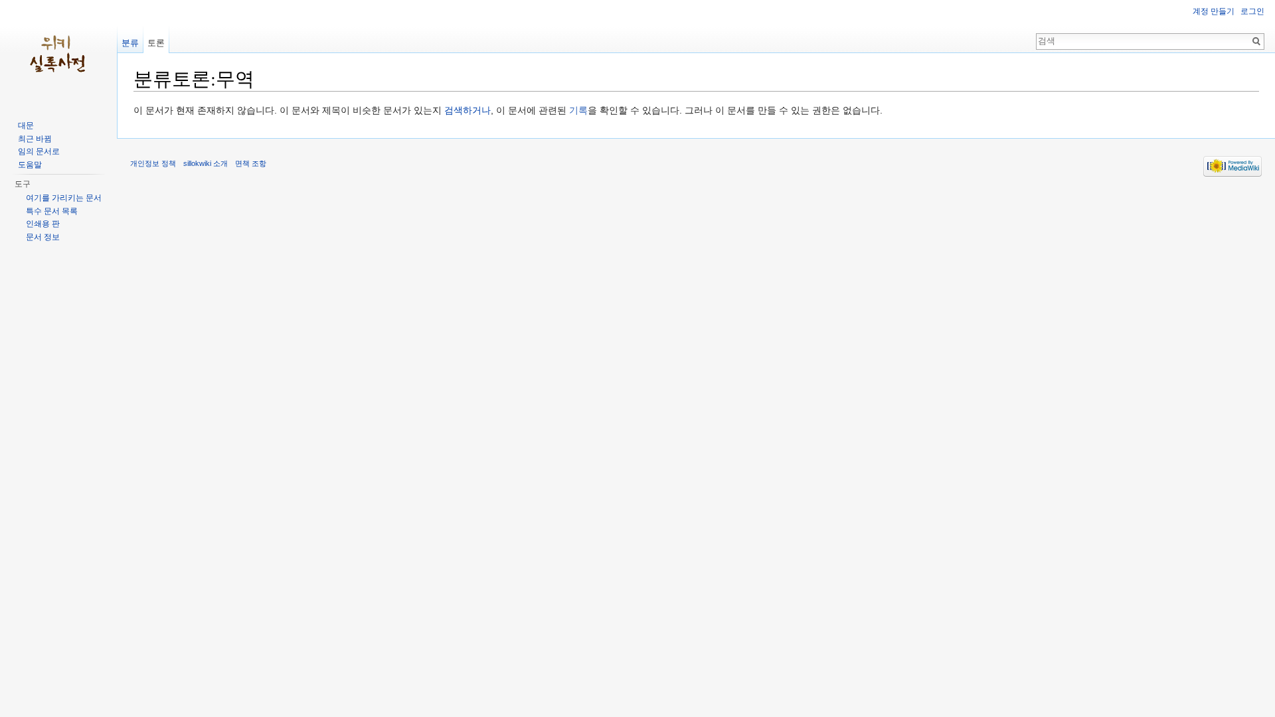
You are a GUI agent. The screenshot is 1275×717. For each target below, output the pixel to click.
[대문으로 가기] (58, 53)
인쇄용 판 (43, 223)
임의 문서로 (39, 151)
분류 (130, 43)
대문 (26, 125)
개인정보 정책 (153, 163)
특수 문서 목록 (52, 211)
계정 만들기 (1213, 11)
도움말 (30, 164)
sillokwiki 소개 (205, 163)
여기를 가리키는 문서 (64, 197)
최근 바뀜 (35, 138)
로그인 (1252, 11)
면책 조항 (250, 163)
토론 (156, 43)
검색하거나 (467, 110)
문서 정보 (43, 237)
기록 (578, 110)
